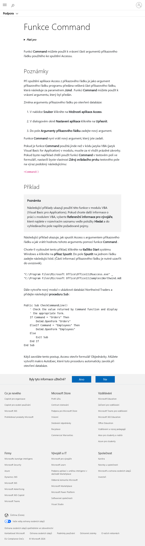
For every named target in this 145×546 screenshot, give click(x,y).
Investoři (102, 476)
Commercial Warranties (62, 435)
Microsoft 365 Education (109, 417)
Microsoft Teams (12, 501)
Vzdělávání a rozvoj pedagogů (112, 429)
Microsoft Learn (58, 464)
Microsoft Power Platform (63, 492)
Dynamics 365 (11, 476)
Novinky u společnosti (108, 464)
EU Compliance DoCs (14, 538)
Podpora (9, 13)
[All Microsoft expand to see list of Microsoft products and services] (4, 5)
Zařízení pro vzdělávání (108, 404)
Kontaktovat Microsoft (15, 533)
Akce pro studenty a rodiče (110, 435)
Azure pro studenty (107, 441)
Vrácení (54, 417)
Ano (81, 379)
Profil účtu (56, 398)
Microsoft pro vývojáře (61, 458)
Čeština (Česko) (17, 515)
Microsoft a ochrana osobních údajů (114, 470)
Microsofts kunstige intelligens (19, 458)
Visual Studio (57, 504)
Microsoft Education (107, 398)
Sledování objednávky (61, 423)
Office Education (105, 423)
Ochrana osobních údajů (41, 533)
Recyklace (55, 429)
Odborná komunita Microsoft (64, 479)
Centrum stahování (60, 404)
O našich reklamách (110, 533)
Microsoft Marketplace (61, 486)
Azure (7, 470)
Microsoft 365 (11, 410)
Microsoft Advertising (14, 489)
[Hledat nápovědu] (13, 5)
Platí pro (31, 39)
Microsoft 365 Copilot (14, 495)
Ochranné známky (88, 533)
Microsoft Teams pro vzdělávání (112, 410)
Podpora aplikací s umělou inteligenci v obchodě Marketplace (69, 472)
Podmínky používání (66, 533)
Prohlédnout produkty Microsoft (19, 417)
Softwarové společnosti (61, 498)
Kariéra (101, 458)
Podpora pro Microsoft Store (64, 410)
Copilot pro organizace (15, 398)
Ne (105, 379)
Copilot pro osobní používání (18, 404)
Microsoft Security (13, 464)
